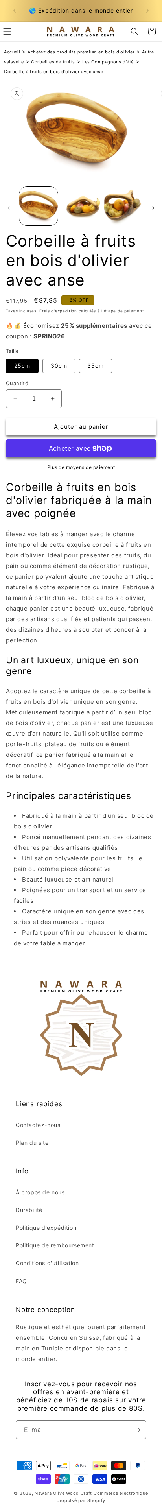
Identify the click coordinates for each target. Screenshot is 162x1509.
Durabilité (29, 1209)
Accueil (12, 52)
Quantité (17, 383)
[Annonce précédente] (14, 10)
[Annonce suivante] (147, 10)
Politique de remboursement (55, 1245)
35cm (95, 365)
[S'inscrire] (137, 1429)
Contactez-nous (38, 1125)
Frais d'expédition (58, 310)
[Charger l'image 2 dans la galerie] (81, 206)
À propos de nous (40, 1192)
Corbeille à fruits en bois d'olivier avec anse (53, 71)
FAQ (21, 1281)
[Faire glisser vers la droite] (153, 208)
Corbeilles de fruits (53, 62)
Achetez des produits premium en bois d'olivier (81, 52)
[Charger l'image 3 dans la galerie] (123, 206)
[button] (134, 31)
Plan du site (32, 1142)
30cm (59, 365)
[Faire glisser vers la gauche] (8, 208)
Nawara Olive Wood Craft (63, 1493)
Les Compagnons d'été (108, 62)
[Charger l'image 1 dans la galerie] (38, 206)
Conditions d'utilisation (47, 1263)
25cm (22, 365)
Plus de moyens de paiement (81, 467)
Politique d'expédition (46, 1227)
